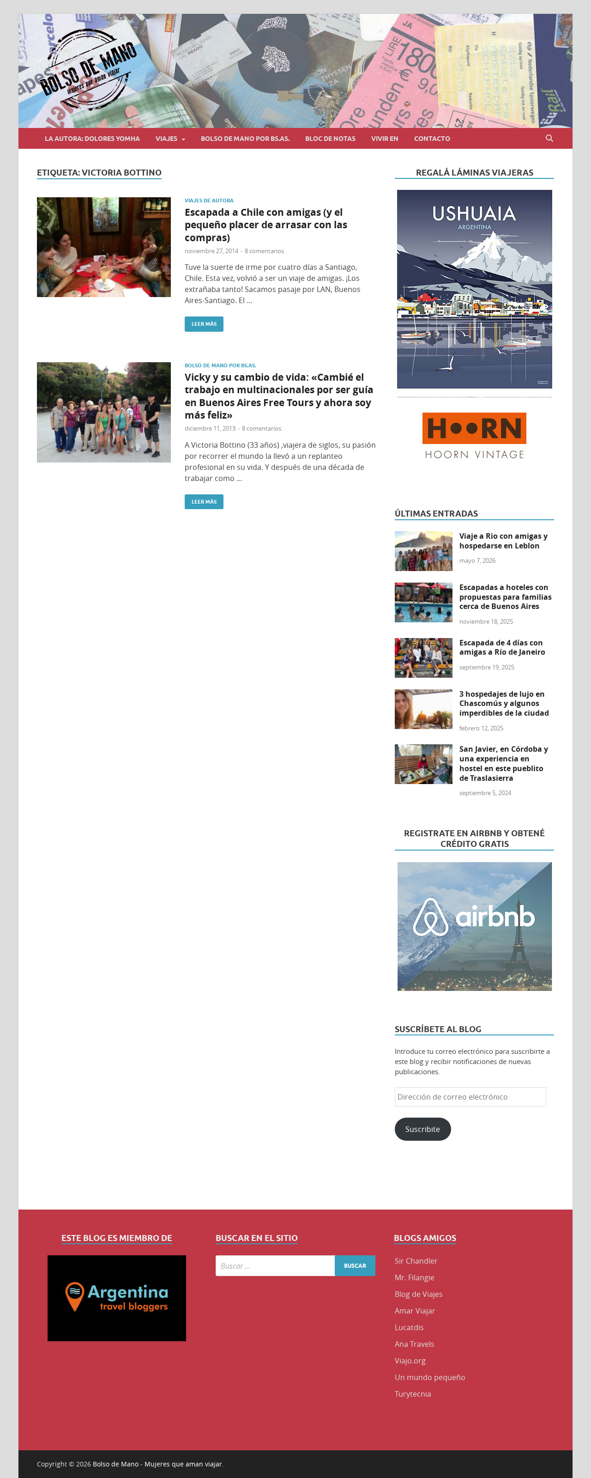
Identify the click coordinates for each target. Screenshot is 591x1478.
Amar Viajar (415, 1311)
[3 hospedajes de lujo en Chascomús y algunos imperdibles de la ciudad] (423, 695)
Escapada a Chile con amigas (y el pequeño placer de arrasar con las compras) (266, 225)
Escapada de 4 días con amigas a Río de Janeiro (502, 647)
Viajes (166, 138)
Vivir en (384, 138)
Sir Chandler (416, 1261)
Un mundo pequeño (430, 1377)
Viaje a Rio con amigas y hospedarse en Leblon (503, 541)
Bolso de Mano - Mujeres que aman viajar (157, 1464)
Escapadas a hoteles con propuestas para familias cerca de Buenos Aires (505, 597)
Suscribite (422, 1129)
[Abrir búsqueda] (549, 138)
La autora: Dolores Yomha (92, 138)
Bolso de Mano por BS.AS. (245, 138)
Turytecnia (413, 1394)
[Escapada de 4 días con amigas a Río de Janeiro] (423, 644)
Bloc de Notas (330, 138)
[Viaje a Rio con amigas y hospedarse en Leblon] (423, 537)
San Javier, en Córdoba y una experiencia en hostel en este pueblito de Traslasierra (503, 763)
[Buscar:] (296, 1265)
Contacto (432, 138)
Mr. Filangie (414, 1277)
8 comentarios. (265, 251)
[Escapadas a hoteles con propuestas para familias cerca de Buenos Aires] (423, 588)
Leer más (201, 321)
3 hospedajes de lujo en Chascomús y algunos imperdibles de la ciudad (504, 703)
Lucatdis (409, 1327)
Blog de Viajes (419, 1294)
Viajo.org (410, 1361)
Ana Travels (414, 1344)
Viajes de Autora (209, 200)
